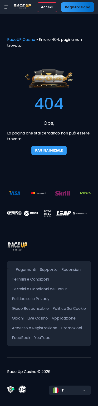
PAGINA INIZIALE (49, 150)
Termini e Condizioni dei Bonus (40, 289)
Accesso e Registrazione (34, 328)
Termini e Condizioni (30, 279)
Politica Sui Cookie (69, 308)
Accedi (47, 7)
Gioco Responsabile (30, 308)
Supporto (49, 269)
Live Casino (37, 318)
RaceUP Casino (21, 39)
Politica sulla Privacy (30, 298)
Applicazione (64, 318)
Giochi (18, 318)
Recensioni (71, 269)
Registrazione (77, 7)
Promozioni (71, 328)
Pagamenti (26, 269)
